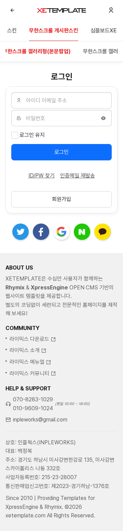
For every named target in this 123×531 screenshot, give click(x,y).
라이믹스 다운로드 (29, 339)
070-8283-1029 (33, 399)
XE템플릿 (61, 10)
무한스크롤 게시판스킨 (53, 30)
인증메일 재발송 (77, 175)
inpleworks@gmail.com (40, 419)
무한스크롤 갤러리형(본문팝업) (37, 51)
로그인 (61, 152)
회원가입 (61, 199)
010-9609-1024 (33, 408)
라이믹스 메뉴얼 (27, 362)
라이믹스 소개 (25, 350)
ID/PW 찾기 (41, 175)
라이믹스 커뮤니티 (29, 373)
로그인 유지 (32, 135)
